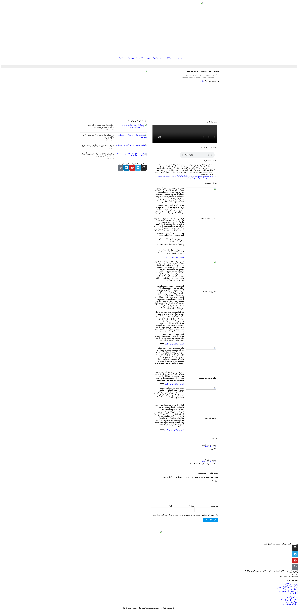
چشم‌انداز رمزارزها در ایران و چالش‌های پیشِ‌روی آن (101, 126)
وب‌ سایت (214, 506)
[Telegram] (138, 168)
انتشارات (119, 58)
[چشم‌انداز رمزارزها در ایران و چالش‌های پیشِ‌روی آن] (131, 127)
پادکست (179, 58)
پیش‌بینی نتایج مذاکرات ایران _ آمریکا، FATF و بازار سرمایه (97, 155)
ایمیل (192, 506)
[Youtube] (132, 168)
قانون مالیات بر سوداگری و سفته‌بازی (98, 145)
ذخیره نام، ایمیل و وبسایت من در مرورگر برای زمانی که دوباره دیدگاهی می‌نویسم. (183, 515)
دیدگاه (215, 481)
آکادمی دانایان (211, 75)
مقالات (168, 58)
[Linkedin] (126, 168)
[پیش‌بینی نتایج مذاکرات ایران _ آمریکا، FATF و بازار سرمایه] (131, 156)
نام (170, 506)
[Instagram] (144, 168)
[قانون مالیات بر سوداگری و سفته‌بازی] (131, 146)
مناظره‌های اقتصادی (193, 75)
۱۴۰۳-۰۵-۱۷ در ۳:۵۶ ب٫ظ (208, 461)
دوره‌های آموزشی (154, 58)
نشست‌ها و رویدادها (135, 58)
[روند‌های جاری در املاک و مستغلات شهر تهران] (131, 137)
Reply (213, 445)
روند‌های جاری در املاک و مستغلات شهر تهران (98, 136)
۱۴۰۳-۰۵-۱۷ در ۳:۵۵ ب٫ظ (208, 447)
